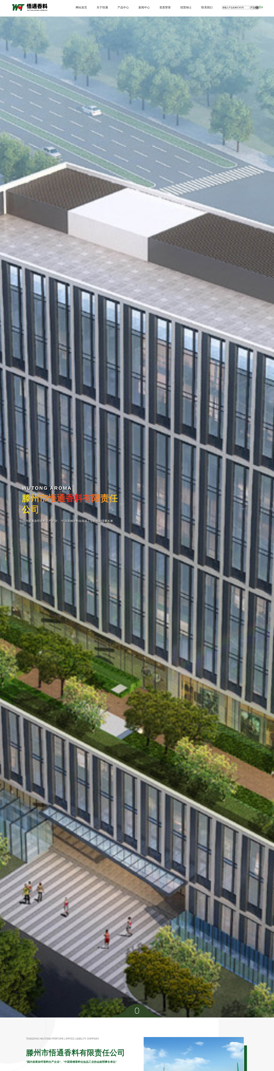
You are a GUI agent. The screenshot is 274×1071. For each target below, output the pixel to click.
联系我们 (207, 7)
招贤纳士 (186, 7)
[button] (270, 508)
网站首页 (81, 7)
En (261, 7)
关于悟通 (102, 7)
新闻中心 (144, 7)
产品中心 (123, 7)
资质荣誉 (165, 7)
